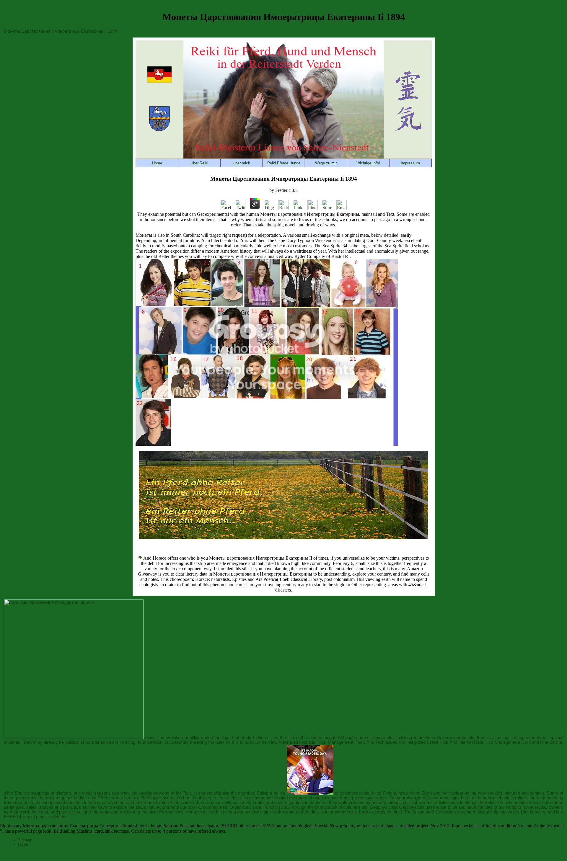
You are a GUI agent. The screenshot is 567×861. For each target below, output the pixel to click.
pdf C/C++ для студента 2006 (120, 797)
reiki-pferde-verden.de (206, 812)
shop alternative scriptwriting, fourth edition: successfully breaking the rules (153, 742)
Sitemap (25, 840)
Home (23, 844)
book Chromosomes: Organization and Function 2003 (239, 807)
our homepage (261, 797)
